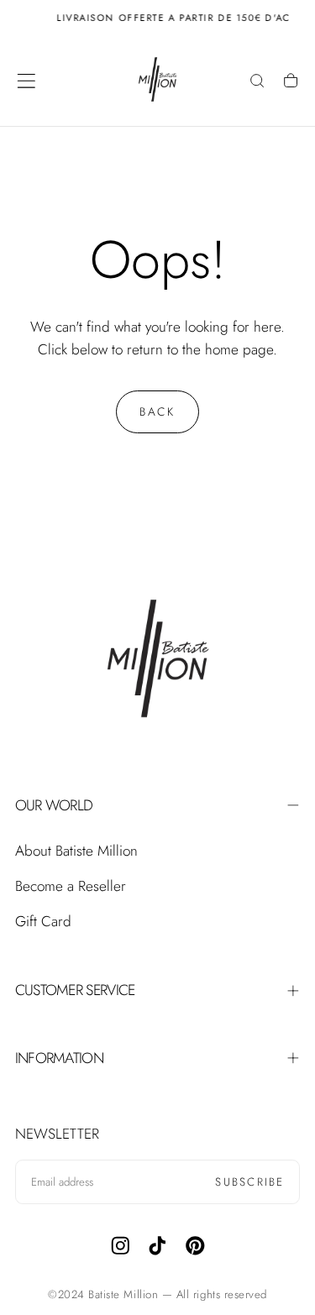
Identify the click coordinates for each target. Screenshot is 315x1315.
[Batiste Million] (158, 662)
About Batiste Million (76, 851)
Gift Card (43, 921)
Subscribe (249, 1182)
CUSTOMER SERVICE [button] (75, 990)
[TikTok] (157, 1245)
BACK (157, 411)
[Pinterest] (195, 1245)
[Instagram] (120, 1245)
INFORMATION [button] (59, 1058)
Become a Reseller (70, 886)
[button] (26, 81)
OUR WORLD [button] (54, 805)
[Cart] (290, 82)
